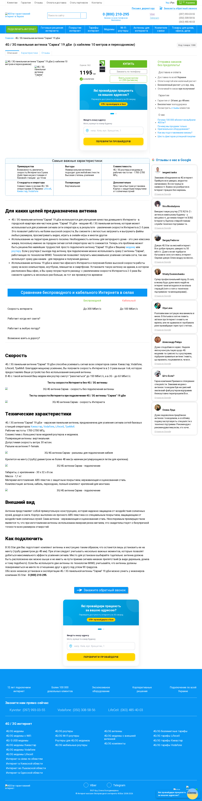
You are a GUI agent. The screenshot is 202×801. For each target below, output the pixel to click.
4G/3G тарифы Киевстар (168, 740)
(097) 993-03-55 (187, 14)
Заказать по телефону (128, 71)
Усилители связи (160, 29)
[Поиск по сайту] (83, 15)
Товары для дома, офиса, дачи (183, 29)
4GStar (120, 793)
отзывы (175, 108)
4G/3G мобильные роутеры (71, 745)
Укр (167, 2)
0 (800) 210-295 (116, 14)
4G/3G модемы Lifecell (19, 754)
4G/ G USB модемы (17, 740)
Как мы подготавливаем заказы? (175, 132)
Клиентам (12, 2)
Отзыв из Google (162, 194)
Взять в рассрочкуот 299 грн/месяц (128, 79)
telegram (154, 18)
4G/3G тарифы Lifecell (166, 735)
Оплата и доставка (56, 2)
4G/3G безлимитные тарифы (170, 731)
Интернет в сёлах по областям (24, 758)
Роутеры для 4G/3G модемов (72, 740)
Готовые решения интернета (52, 29)
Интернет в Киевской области (24, 763)
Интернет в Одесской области (24, 772)
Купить (128, 63)
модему (130, 247)
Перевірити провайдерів (113, 141)
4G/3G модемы (15, 731)
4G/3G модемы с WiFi (18, 735)
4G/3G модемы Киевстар (21, 745)
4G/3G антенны (113, 731)
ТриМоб (69, 426)
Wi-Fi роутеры (123, 29)
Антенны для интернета (141, 29)
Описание (12, 53)
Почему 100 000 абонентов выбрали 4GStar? (177, 121)
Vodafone (33, 191)
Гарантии (26, 2)
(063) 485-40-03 (187, 22)
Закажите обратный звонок (105, 590)
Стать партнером (79, 2)
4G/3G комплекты (115, 743)
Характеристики (29, 53)
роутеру (16, 251)
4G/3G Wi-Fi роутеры (67, 735)
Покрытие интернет (75, 29)
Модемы (109, 29)
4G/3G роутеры (64, 731)
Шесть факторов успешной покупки (176, 136)
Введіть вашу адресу (94, 120)
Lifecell (47, 188)
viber (152, 14)
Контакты (97, 2)
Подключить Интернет (22, 29)
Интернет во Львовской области (26, 768)
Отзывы (38, 2)
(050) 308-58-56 (187, 18)
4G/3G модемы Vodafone (20, 749)
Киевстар (22, 191)
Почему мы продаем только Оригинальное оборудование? (174, 127)
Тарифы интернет (93, 29)
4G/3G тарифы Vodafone (167, 745)
